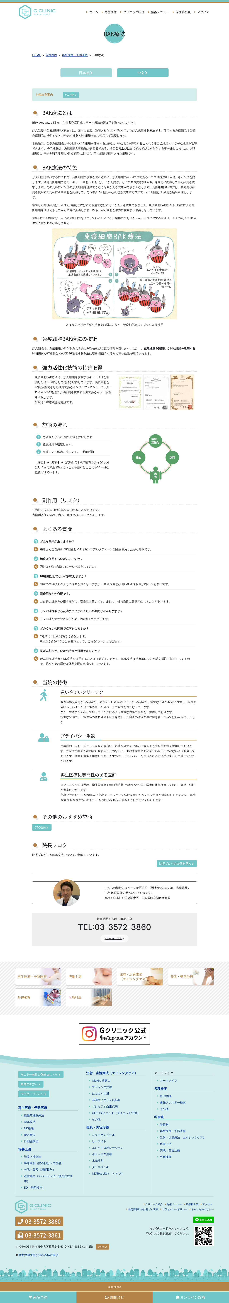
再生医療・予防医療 (75, 55)
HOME (36, 55)
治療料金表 (183, 12)
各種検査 (24, 997)
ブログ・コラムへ (32, 1094)
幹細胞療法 (31, 1141)
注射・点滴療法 (112, 1073)
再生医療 (110, 12)
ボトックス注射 (102, 1154)
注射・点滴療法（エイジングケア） (134, 976)
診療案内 (51, 55)
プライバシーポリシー (174, 1209)
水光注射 (97, 1160)
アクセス (202, 12)
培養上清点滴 (32, 1156)
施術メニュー (159, 12)
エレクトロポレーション (107, 1147)
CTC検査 (41, 827)
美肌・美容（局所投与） (39, 1169)
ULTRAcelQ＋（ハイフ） (108, 1173)
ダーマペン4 (100, 1167)
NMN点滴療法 (101, 1080)
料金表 (159, 1117)
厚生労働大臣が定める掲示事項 (38, 1255)
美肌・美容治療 (181, 976)
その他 (96, 1119)
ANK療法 (30, 1122)
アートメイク (168, 1080)
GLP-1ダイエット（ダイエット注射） (116, 1113)
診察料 (164, 1124)
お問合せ (117, 1297)
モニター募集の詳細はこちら (40, 1074)
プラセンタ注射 (102, 1087)
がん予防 (70, 95)
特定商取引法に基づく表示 (143, 1209)
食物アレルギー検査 (173, 1102)
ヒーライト (99, 1141)
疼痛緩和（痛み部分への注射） (44, 1163)
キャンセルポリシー (202, 1209)
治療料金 (75, 997)
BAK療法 (29, 1135)
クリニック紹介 (133, 12)
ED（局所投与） (34, 1187)
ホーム (93, 12)
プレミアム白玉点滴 (105, 1106)
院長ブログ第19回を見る (175, 863)
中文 (141, 72)
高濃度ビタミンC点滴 (106, 1100)
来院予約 (40, 1297)
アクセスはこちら (113, 938)
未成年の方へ (29, 1084)
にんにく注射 (100, 1093)
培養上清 (75, 976)
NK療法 (29, 1128)
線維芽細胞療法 (34, 1115)
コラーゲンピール (103, 1135)
